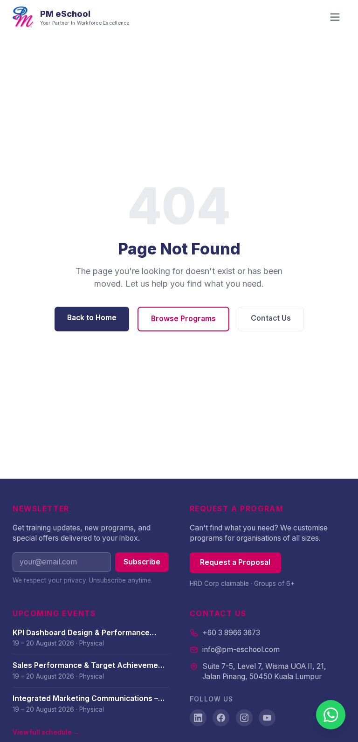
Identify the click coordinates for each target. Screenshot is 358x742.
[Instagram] (244, 717)
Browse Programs (183, 318)
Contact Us (271, 318)
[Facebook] (221, 717)
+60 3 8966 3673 (231, 632)
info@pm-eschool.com (241, 649)
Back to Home (92, 317)
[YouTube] (267, 717)
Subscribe (142, 561)
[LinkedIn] (198, 717)
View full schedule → (46, 732)
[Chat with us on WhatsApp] (330, 714)
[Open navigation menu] (334, 17)
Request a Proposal (235, 562)
